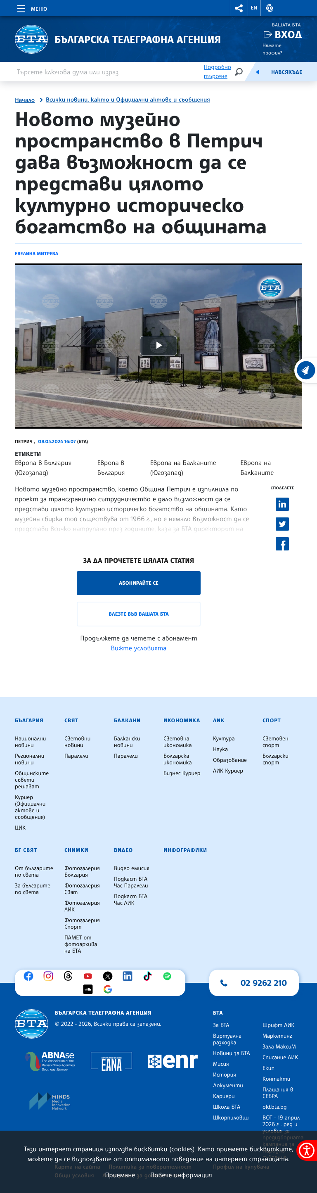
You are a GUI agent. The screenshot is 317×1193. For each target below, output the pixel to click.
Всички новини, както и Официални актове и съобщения (128, 100)
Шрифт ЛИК (278, 1025)
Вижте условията (139, 648)
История (224, 1075)
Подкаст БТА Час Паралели (131, 882)
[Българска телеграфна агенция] (31, 1024)
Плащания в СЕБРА (278, 1093)
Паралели (76, 756)
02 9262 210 (263, 983)
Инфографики (185, 850)
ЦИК (20, 828)
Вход (288, 34)
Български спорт (276, 759)
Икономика (181, 720)
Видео (123, 850)
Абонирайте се (138, 583)
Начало (25, 100)
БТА (218, 1013)
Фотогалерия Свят (82, 889)
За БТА (221, 1025)
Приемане (120, 1175)
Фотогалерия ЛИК (82, 906)
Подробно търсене (217, 72)
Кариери (224, 1096)
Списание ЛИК (280, 1057)
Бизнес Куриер (182, 773)
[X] (110, 976)
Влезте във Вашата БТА (138, 614)
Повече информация (181, 1175)
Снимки (76, 850)
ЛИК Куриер (228, 771)
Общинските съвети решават (32, 780)
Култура (224, 738)
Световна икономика (177, 742)
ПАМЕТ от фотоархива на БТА (80, 944)
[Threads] (70, 976)
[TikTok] (149, 976)
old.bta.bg (275, 1107)
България (29, 720)
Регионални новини (29, 759)
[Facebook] (30, 976)
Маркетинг (277, 1036)
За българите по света (32, 889)
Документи (228, 1085)
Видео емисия (131, 868)
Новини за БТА (231, 1053)
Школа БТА (226, 1107)
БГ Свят (26, 850)
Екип (268, 1068)
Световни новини (77, 742)
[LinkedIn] (130, 976)
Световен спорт (276, 742)
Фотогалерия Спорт (82, 923)
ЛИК (219, 720)
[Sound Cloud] (90, 989)
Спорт (272, 720)
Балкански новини (127, 742)
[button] (239, 8)
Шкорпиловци (231, 1118)
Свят (71, 720)
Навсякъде (286, 72)
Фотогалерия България (82, 871)
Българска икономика (177, 759)
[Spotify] (169, 976)
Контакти (276, 1079)
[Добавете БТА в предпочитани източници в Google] (110, 989)
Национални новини (30, 742)
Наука (220, 749)
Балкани (127, 720)
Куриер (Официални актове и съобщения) (30, 807)
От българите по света (34, 871)
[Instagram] (50, 976)
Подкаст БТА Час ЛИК (130, 899)
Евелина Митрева (36, 253)
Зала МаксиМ (279, 1047)
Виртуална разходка (227, 1039)
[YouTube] (90, 976)
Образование (230, 760)
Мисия (221, 1064)
